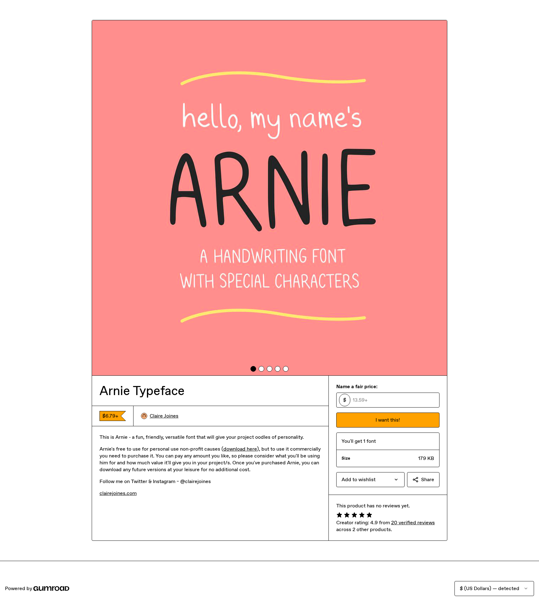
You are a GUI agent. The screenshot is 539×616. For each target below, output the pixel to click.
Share (427, 479)
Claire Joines (164, 416)
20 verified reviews (413, 523)
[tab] (253, 369)
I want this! (388, 420)
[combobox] (370, 479)
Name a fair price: (356, 386)
